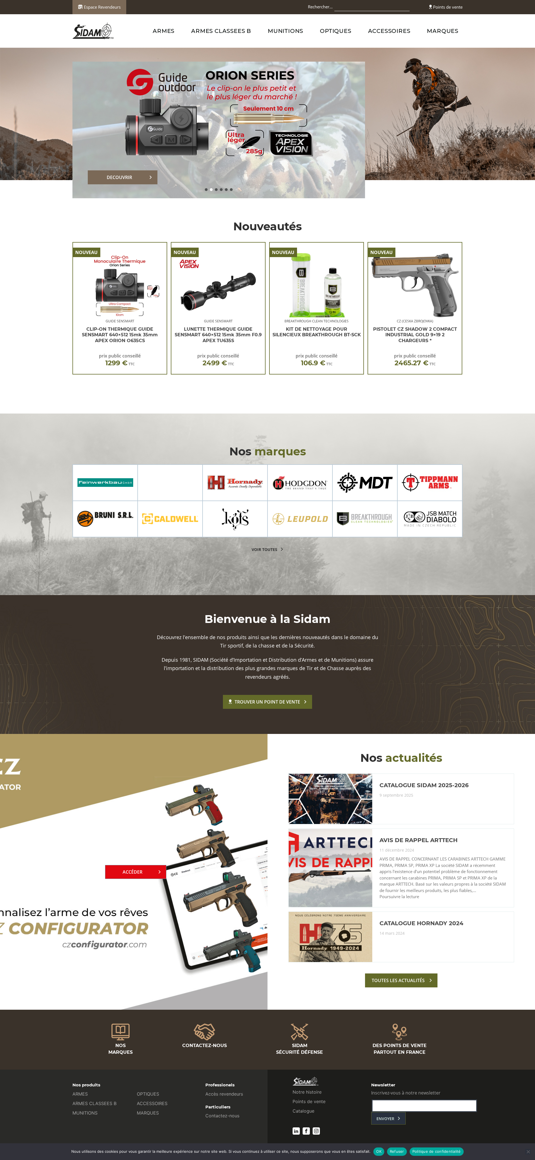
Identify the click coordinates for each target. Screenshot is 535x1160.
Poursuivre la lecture (399, 897)
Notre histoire (307, 1092)
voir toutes (264, 549)
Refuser (397, 1151)
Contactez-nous (222, 1115)
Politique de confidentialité (436, 1151)
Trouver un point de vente (267, 702)
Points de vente (447, 7)
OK (378, 1151)
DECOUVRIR (119, 177)
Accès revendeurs (224, 1094)
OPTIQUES (335, 31)
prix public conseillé (120, 360)
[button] (206, 189)
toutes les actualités (398, 980)
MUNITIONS (285, 31)
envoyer (385, 1118)
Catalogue (303, 1111)
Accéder (132, 872)
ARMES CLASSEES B (221, 31)
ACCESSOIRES (389, 31)
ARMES (163, 31)
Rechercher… (320, 6)
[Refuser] (528, 1151)
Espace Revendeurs (102, 7)
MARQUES (442, 31)
